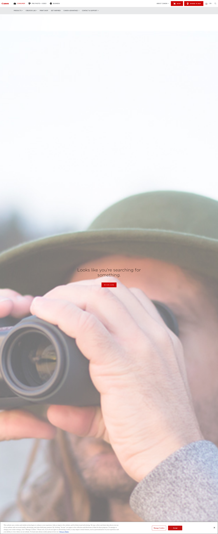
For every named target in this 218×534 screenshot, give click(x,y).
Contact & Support (89, 10)
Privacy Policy (64, 532)
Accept (175, 528)
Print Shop (44, 10)
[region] (109, 528)
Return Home (109, 285)
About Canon (162, 3)
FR (210, 3)
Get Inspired (56, 10)
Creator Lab (31, 10)
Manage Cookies (159, 528)
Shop (179, 3)
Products (17, 10)
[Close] (214, 527)
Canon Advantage (70, 10)
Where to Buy (195, 3)
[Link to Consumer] (5, 3)
